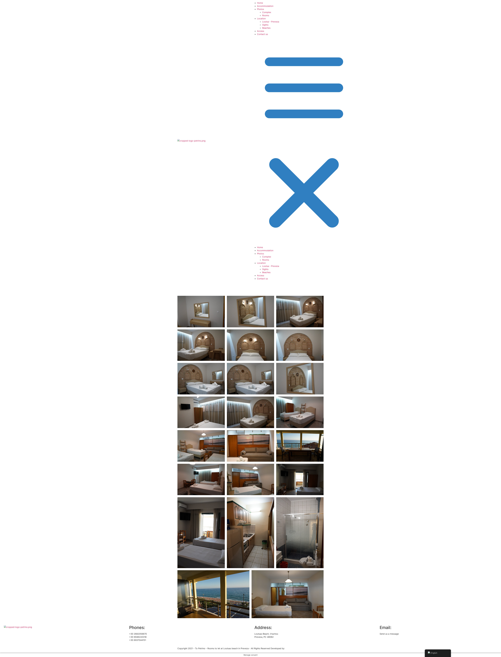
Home (260, 3)
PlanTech (289, 648)
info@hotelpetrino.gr (390, 637)
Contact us (262, 34)
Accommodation (265, 6)
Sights (265, 24)
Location (261, 18)
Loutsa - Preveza (270, 21)
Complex (266, 12)
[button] (288, 141)
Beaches (266, 28)
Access (260, 31)
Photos (260, 9)
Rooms (265, 15)
